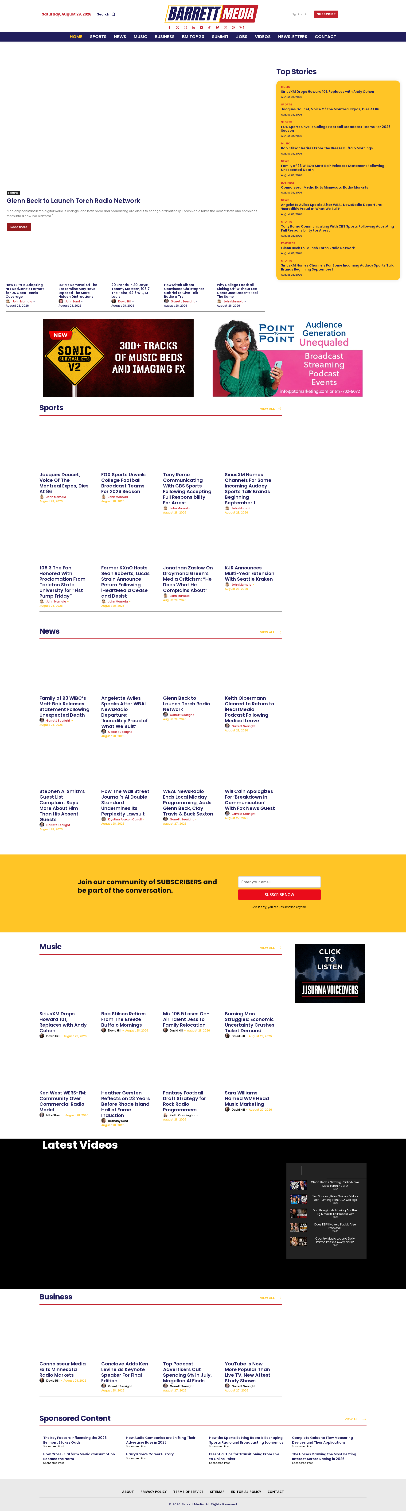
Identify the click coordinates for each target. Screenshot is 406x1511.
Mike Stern (53, 1115)
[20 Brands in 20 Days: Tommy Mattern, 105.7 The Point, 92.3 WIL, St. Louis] (135, 260)
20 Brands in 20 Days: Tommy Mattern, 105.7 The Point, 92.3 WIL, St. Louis (130, 290)
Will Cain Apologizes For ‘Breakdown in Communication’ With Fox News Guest (250, 800)
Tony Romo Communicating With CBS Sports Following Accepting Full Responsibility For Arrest (337, 228)
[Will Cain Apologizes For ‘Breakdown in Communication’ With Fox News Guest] (253, 762)
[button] (107, 14)
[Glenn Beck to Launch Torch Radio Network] (136, 130)
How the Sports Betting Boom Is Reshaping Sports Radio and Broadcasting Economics (246, 1440)
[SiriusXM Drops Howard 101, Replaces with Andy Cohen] (68, 984)
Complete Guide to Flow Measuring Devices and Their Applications (322, 1440)
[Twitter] (177, 27)
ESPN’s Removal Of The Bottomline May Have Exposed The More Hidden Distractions (78, 290)
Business (288, 182)
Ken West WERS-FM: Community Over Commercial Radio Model (62, 1101)
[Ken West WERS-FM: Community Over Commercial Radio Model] (68, 1063)
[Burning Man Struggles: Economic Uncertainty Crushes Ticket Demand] (253, 984)
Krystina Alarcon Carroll (125, 819)
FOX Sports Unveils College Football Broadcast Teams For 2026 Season (335, 128)
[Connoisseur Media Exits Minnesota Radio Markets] (68, 1334)
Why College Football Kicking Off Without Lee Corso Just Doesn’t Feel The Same (237, 290)
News (285, 161)
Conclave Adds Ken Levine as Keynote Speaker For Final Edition (124, 1372)
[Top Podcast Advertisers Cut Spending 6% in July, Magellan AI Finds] (191, 1334)
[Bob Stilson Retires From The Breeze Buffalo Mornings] (129, 984)
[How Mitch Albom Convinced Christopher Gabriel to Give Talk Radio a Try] (188, 260)
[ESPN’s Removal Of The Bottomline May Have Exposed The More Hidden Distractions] (83, 260)
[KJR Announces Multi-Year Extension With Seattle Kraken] (253, 538)
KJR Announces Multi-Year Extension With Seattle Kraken (249, 573)
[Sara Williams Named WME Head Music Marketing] (253, 1063)
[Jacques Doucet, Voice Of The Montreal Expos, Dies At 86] (68, 445)
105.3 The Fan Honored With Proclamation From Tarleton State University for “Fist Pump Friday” (62, 581)
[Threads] (225, 27)
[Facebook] (169, 27)
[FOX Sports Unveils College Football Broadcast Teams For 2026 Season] (129, 445)
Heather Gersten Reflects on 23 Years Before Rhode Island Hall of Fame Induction (125, 1104)
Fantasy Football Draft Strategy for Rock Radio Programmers (184, 1101)
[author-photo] (9, 301)
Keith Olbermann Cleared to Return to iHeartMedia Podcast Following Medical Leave (249, 709)
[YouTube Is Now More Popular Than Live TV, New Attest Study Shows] (253, 1334)
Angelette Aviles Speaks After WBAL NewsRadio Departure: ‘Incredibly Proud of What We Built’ (331, 206)
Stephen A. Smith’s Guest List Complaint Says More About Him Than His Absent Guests (62, 805)
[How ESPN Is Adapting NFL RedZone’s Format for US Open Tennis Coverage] (30, 260)
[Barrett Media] (212, 14)
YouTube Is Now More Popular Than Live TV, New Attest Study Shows (247, 1372)
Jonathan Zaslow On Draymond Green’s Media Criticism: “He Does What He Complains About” (188, 579)
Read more (18, 227)
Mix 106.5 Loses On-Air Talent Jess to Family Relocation (186, 1019)
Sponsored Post (53, 1446)
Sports (286, 104)
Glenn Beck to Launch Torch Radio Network (73, 201)
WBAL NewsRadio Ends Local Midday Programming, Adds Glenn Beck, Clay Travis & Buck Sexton (188, 802)
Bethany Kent (118, 1121)
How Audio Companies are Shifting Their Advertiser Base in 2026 (160, 1440)
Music (285, 86)
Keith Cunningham (184, 1115)
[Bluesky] (217, 27)
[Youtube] (201, 27)
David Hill (124, 301)
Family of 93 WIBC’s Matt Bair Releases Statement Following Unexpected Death (332, 167)
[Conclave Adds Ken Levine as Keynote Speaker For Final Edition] (129, 1334)
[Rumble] (233, 27)
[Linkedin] (193, 27)
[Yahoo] (241, 27)
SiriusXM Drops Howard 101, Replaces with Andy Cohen (327, 91)
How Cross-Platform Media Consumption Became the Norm (79, 1456)
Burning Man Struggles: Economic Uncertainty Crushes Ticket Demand (249, 1022)
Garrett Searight (183, 301)
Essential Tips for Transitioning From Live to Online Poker (244, 1456)
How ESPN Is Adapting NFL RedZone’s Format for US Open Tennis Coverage (25, 290)
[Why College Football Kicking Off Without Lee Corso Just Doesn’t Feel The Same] (241, 260)
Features (13, 192)
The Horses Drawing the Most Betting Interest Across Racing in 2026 (324, 1456)
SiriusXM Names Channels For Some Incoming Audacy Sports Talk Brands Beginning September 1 (337, 267)
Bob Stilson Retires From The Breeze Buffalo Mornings (327, 148)
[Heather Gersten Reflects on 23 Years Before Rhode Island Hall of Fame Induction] (129, 1063)
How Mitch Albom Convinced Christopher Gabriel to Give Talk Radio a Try (184, 290)
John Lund (72, 301)
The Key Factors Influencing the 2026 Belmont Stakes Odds (75, 1440)
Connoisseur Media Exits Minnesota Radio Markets (324, 187)
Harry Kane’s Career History (150, 1454)
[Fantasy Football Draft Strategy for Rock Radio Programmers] (191, 1063)
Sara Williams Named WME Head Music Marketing (247, 1098)
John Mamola (22, 301)
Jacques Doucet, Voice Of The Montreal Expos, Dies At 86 (330, 109)
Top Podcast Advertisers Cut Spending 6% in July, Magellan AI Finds (187, 1372)
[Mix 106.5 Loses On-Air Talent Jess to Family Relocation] (191, 984)
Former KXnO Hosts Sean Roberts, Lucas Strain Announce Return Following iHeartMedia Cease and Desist (125, 581)
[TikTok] (209, 27)
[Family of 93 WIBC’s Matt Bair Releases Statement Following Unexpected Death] (68, 669)
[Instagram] (185, 27)
